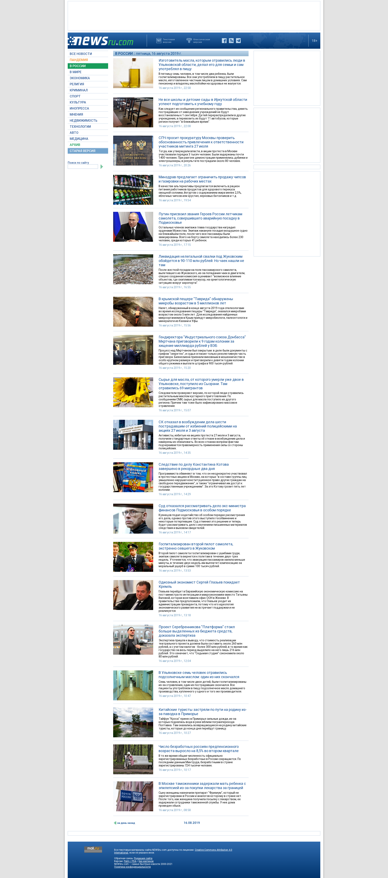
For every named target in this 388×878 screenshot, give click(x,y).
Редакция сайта (143, 858)
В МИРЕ (75, 72)
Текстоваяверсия (169, 40)
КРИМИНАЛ (79, 90)
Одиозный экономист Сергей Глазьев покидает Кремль (199, 584)
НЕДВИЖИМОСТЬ (83, 120)
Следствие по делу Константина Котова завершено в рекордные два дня (194, 466)
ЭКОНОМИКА (80, 78)
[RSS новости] (231, 40)
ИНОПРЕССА (79, 108)
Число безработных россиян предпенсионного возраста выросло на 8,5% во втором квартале (199, 748)
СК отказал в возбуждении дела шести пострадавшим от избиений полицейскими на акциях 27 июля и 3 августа (198, 426)
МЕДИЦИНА (79, 139)
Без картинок (146, 861)
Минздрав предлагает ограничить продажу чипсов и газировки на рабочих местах (202, 179)
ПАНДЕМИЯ (79, 60)
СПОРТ (75, 96)
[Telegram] (238, 40)
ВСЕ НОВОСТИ (81, 54)
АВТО (74, 133)
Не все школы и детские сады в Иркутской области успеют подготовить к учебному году (203, 101)
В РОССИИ (78, 66)
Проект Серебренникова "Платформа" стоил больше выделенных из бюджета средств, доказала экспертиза (197, 631)
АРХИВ (75, 145)
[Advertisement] (194, 15)
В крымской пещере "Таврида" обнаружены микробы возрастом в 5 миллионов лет (196, 301)
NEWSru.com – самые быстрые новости (137, 864)
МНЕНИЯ (76, 114)
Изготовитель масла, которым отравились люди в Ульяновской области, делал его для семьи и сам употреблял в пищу (202, 64)
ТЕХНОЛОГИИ (80, 127)
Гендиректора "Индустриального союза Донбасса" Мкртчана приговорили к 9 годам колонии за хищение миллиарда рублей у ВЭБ (202, 341)
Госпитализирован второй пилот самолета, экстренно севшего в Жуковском (196, 546)
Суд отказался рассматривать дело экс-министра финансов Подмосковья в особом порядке (202, 508)
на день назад (126, 822)
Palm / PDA (130, 861)
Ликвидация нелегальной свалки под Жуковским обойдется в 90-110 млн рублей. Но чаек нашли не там (201, 260)
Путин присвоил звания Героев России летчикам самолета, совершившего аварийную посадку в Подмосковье (200, 218)
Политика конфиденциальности (132, 866)
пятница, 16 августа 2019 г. (159, 53)
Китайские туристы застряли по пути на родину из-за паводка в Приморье (203, 711)
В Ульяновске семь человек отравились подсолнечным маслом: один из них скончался (199, 674)
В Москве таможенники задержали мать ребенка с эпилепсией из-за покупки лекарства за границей (202, 785)
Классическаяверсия (201, 40)
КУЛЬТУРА (78, 102)
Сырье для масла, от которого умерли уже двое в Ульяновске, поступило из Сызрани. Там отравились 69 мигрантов (201, 383)
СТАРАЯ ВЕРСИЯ (82, 151)
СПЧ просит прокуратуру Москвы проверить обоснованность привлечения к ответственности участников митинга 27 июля (201, 142)
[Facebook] (224, 40)
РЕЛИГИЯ (77, 84)
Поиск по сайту (78, 162)
